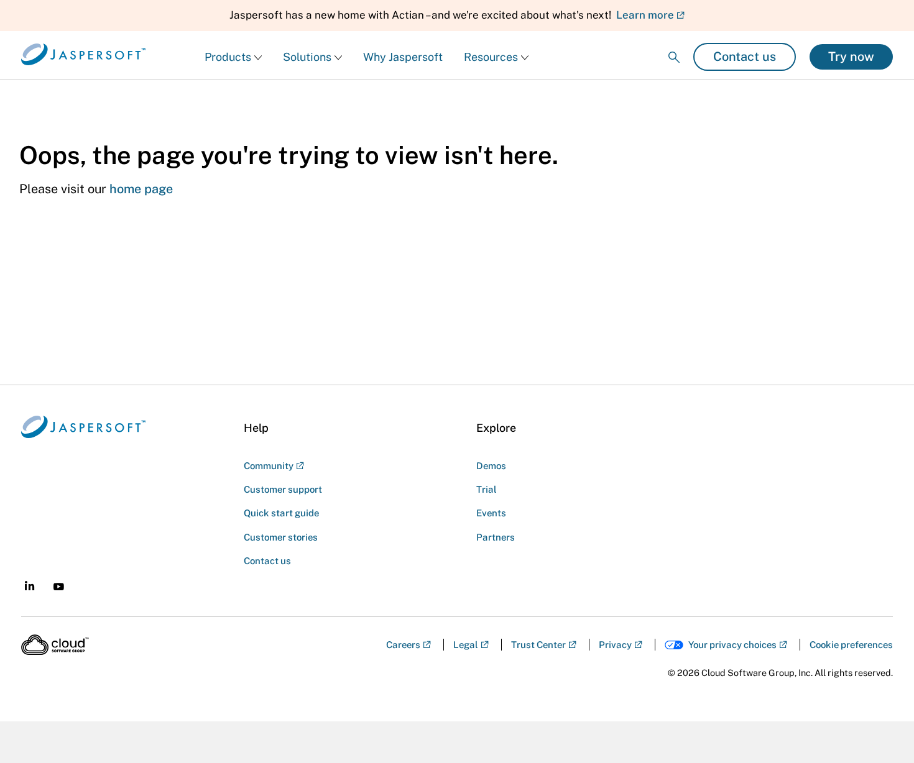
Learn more (645, 15)
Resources (491, 56)
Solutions (307, 56)
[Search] (674, 47)
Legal (465, 644)
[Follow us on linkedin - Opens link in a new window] (29, 585)
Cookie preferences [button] (851, 644)
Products (228, 56)
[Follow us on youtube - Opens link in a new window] (58, 586)
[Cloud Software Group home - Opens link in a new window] (55, 645)
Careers (403, 644)
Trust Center (538, 644)
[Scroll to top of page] (881, 727)
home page (141, 188)
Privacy (615, 644)
